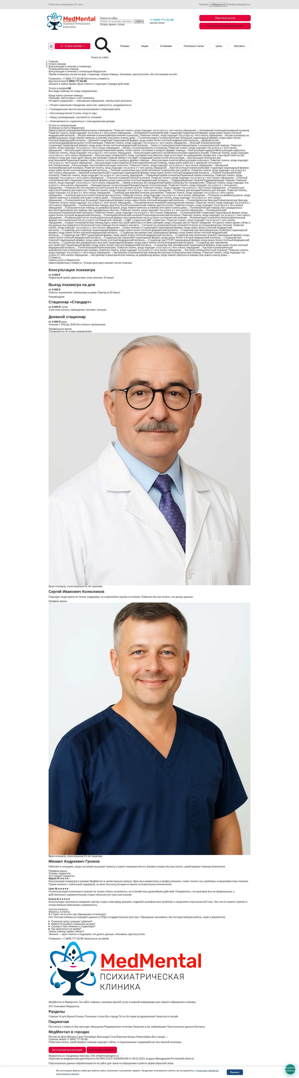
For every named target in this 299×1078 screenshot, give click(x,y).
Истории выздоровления (140, 1016)
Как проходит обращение (89, 1026)
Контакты (239, 46)
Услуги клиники (57, 64)
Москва (71, 1036)
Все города (111, 1016)
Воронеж (121, 1036)
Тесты (122, 1016)
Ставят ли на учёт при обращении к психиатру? (78, 914)
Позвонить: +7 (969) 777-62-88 (66, 78)
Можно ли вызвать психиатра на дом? (73, 924)
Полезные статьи (194, 46)
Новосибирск (143, 1036)
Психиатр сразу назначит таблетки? (71, 921)
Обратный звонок (225, 18)
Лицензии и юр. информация (149, 1026)
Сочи (113, 1036)
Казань (131, 1036)
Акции (144, 46)
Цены (219, 46)
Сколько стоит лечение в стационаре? (73, 926)
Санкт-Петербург (86, 1036)
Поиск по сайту (108, 18)
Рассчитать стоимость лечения (225, 26)
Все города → (160, 1036)
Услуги (62, 1016)
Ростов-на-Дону (58, 1036)
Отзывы (124, 46)
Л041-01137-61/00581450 (114, 1058)
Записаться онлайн (167, 1016)
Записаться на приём (96, 938)
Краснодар (103, 1036)
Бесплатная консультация (67, 1050)
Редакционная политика (118, 1026)
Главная (53, 61)
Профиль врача (58, 601)
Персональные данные (180, 1026)
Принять (235, 1072)
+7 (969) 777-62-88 (162, 19)
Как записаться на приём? (66, 929)
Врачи (70, 1016)
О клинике (166, 46)
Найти (138, 21)
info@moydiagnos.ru (239, 4)
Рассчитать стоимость (96, 78)
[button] (72, 46)
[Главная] (51, 46)
